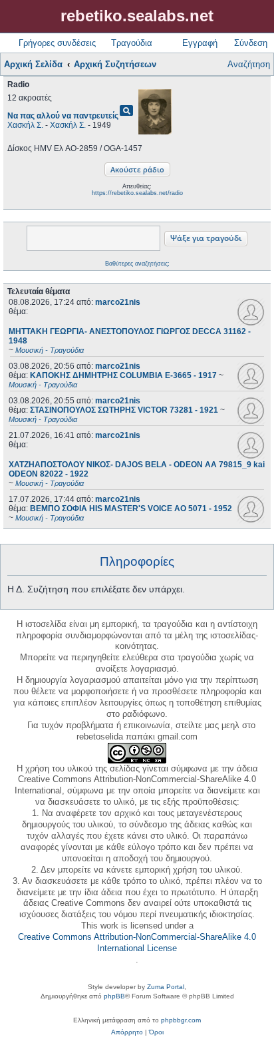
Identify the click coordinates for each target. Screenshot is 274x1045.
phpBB (114, 996)
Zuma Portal (165, 986)
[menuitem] (127, 1032)
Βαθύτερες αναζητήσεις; (137, 263)
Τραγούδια (131, 43)
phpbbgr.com (181, 1020)
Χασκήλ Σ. (25, 125)
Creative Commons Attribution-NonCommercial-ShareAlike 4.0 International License (137, 942)
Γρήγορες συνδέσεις (57, 43)
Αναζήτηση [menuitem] (248, 64)
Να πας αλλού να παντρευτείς (62, 115)
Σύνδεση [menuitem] (250, 43)
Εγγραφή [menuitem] (199, 43)
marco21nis (117, 302)
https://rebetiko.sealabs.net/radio (137, 193)
